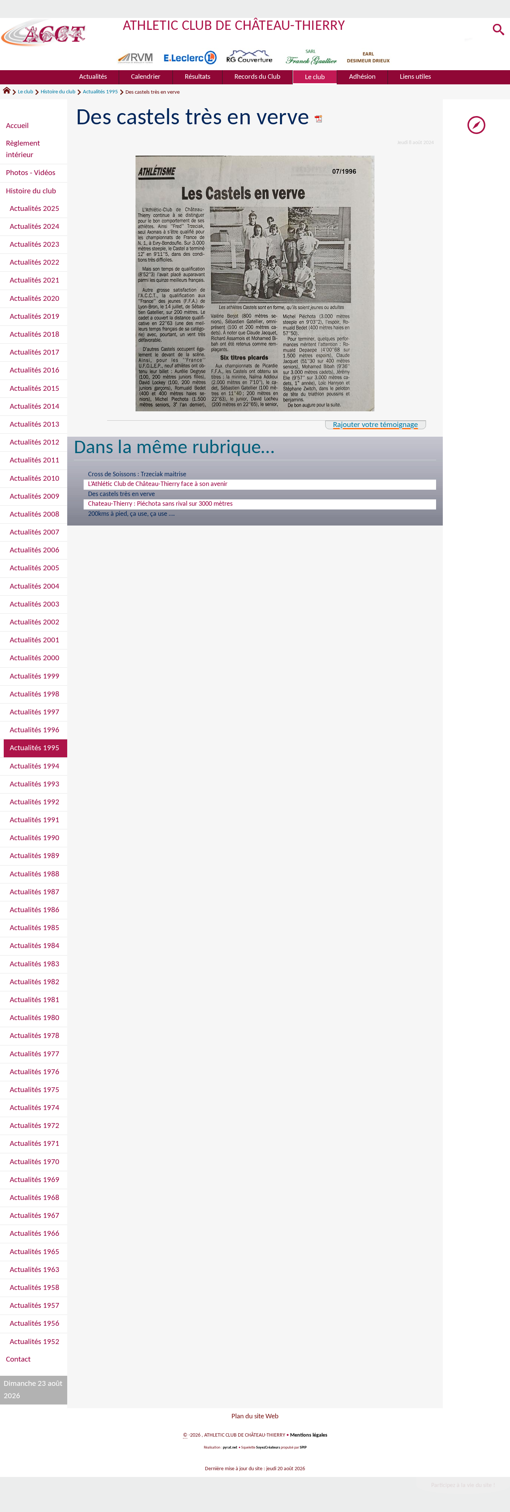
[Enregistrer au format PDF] (318, 118)
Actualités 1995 (100, 92)
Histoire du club (58, 92)
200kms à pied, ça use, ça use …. (131, 514)
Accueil (17, 126)
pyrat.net (230, 1448)
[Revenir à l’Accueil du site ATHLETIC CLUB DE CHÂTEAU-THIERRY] (43, 33)
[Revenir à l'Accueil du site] (10, 92)
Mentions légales (308, 1435)
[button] (499, 30)
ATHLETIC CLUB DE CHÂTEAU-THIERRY (234, 26)
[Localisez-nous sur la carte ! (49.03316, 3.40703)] (476, 125)
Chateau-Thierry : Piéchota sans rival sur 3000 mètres (160, 504)
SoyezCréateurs (268, 1448)
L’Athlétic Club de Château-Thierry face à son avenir (157, 484)
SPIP (303, 1448)
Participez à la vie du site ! (463, 1485)
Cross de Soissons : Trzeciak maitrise (137, 474)
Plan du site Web (255, 1416)
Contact (18, 1359)
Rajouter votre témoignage (375, 425)
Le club (25, 92)
